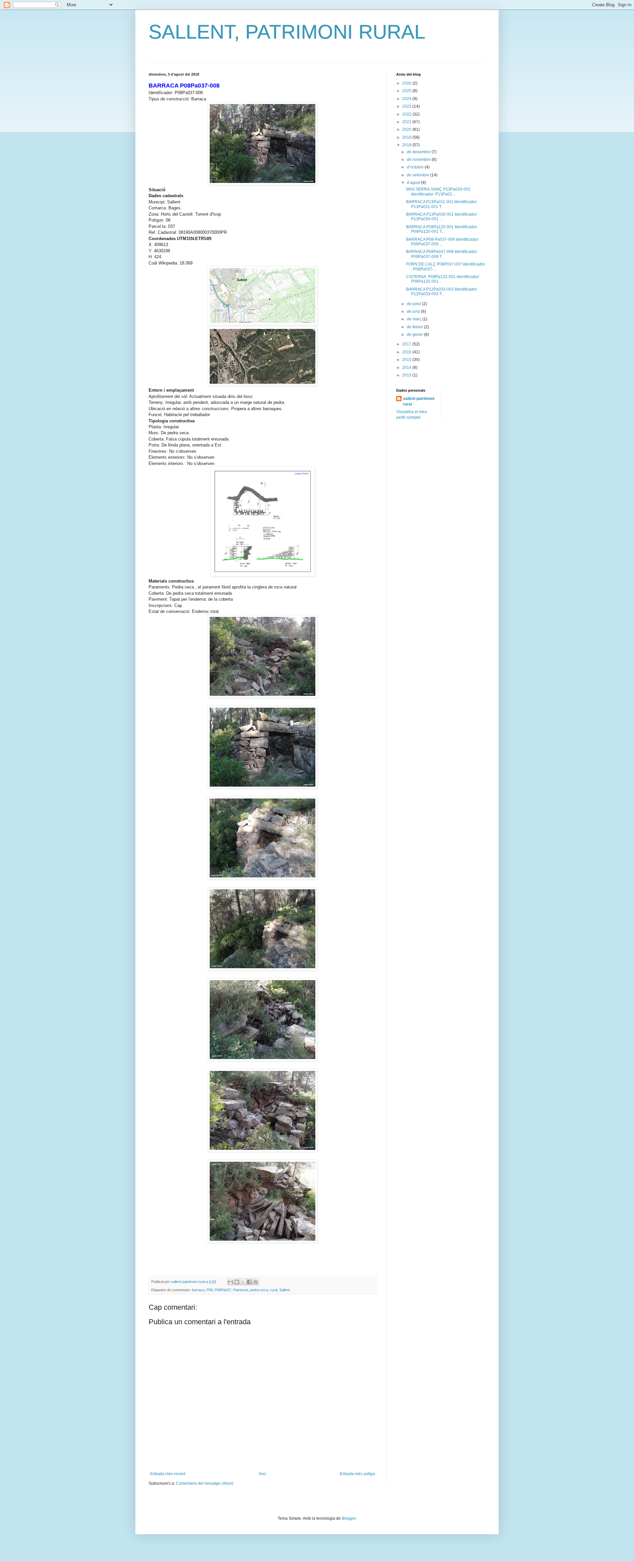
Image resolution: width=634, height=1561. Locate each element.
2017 (407, 344)
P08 (209, 1290)
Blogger (349, 1518)
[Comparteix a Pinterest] (255, 1282)
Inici (262, 1474)
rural (273, 1290)
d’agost (414, 182)
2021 (407, 122)
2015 (407, 359)
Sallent (284, 1290)
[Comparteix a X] (243, 1282)
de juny (414, 311)
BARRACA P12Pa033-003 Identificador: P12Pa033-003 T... (442, 291)
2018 (407, 145)
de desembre (419, 152)
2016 (407, 352)
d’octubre (416, 167)
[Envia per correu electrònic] (230, 1282)
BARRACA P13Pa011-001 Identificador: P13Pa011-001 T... (441, 204)
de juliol (414, 304)
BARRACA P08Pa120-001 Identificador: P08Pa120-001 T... (442, 229)
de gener (415, 334)
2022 (407, 114)
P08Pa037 (223, 1290)
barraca (198, 1290)
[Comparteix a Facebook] (249, 1282)
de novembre (419, 159)
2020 (407, 129)
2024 (407, 98)
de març (414, 319)
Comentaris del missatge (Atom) (204, 1483)
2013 (407, 375)
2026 (407, 83)
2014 (407, 367)
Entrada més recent (167, 1474)
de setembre (418, 175)
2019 (407, 137)
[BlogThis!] (236, 1282)
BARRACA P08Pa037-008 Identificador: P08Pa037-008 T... (442, 254)
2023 (407, 106)
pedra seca (259, 1290)
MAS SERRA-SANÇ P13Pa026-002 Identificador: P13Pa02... (438, 191)
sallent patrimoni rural (418, 401)
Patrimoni (240, 1290)
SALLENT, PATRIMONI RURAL (287, 32)
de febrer (415, 327)
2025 (407, 91)
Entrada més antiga (357, 1474)
